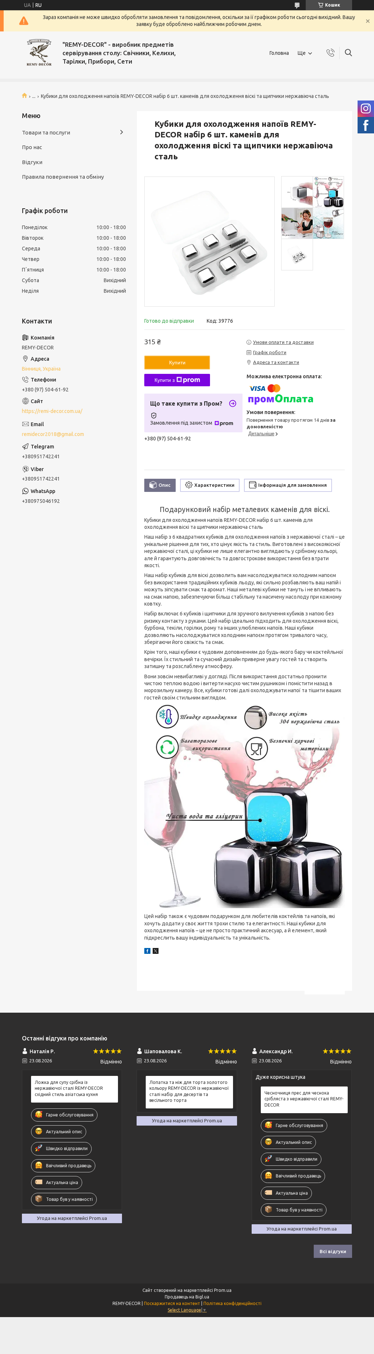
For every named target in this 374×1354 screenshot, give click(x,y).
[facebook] (147, 952)
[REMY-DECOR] (39, 53)
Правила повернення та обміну (63, 177)
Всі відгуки (333, 1251)
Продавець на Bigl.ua (187, 1296)
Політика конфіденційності (232, 1303)
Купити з (164, 380)
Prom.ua (223, 1290)
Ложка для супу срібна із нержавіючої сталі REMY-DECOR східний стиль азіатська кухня (69, 1088)
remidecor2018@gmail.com (53, 434)
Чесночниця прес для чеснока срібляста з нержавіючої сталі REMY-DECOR (303, 1099)
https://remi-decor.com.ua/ (52, 411)
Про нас (32, 147)
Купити (177, 362)
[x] (156, 952)
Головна (279, 53)
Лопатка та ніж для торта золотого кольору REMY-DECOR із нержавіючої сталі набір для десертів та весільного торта (189, 1091)
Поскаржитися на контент (172, 1303)
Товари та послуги (46, 132)
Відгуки (32, 162)
